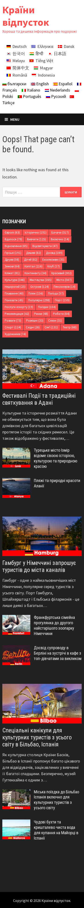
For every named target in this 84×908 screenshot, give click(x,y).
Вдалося (13, 239)
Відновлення (16, 246)
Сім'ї (51, 327)
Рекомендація (17, 314)
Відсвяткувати (45, 246)
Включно (60, 239)
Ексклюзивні (53, 260)
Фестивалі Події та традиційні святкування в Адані (39, 399)
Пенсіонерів (64, 287)
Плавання (14, 293)
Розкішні (34, 321)
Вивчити (36, 239)
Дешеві (33, 253)
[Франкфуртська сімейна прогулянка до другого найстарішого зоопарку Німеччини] (16, 618)
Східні (33, 327)
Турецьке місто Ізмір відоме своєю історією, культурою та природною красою (55, 458)
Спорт (13, 327)
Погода (56, 293)
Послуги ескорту (19, 307)
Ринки (41, 314)
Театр (70, 327)
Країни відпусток (25, 15)
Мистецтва (41, 280)
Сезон (55, 321)
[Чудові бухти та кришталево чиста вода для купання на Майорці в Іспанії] (16, 822)
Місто (64, 280)
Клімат (12, 273)
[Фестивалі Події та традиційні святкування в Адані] (41, 369)
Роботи (61, 314)
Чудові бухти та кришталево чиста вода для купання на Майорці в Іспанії (56, 830)
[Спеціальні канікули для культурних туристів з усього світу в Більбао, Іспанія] (41, 704)
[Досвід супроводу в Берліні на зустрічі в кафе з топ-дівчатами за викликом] (16, 648)
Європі (12, 232)
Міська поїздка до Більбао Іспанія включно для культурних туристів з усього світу (56, 799)
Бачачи (60, 232)
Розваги (13, 321)
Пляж (35, 293)
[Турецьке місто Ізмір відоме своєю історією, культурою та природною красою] (16, 451)
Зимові (12, 266)
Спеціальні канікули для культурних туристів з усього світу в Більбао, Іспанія (37, 737)
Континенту (35, 273)
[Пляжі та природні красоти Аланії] (16, 481)
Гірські (13, 253)
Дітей (30, 260)
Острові (39, 287)
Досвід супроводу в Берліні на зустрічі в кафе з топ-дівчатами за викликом (57, 653)
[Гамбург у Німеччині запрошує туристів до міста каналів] (41, 536)
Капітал (33, 266)
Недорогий (15, 287)
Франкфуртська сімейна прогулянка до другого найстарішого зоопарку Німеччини (54, 625)
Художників (15, 334)
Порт (62, 300)
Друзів (12, 260)
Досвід (54, 253)
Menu (14, 119)
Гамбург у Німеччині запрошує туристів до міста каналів (39, 566)
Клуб (53, 266)
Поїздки (47, 307)
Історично (35, 232)
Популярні (39, 300)
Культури (15, 280)
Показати (14, 300)
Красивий (61, 273)
